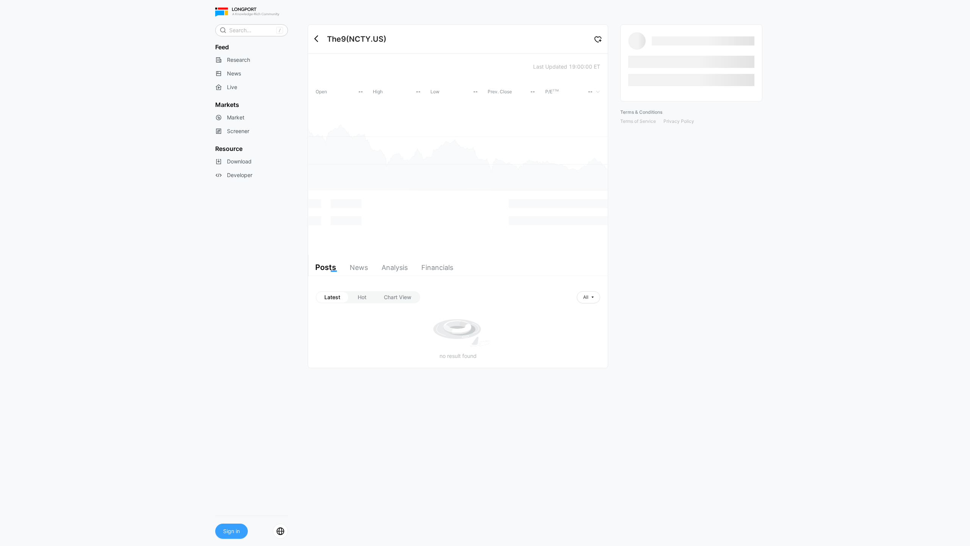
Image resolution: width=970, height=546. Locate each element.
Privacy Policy (678, 121)
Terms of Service (638, 121)
